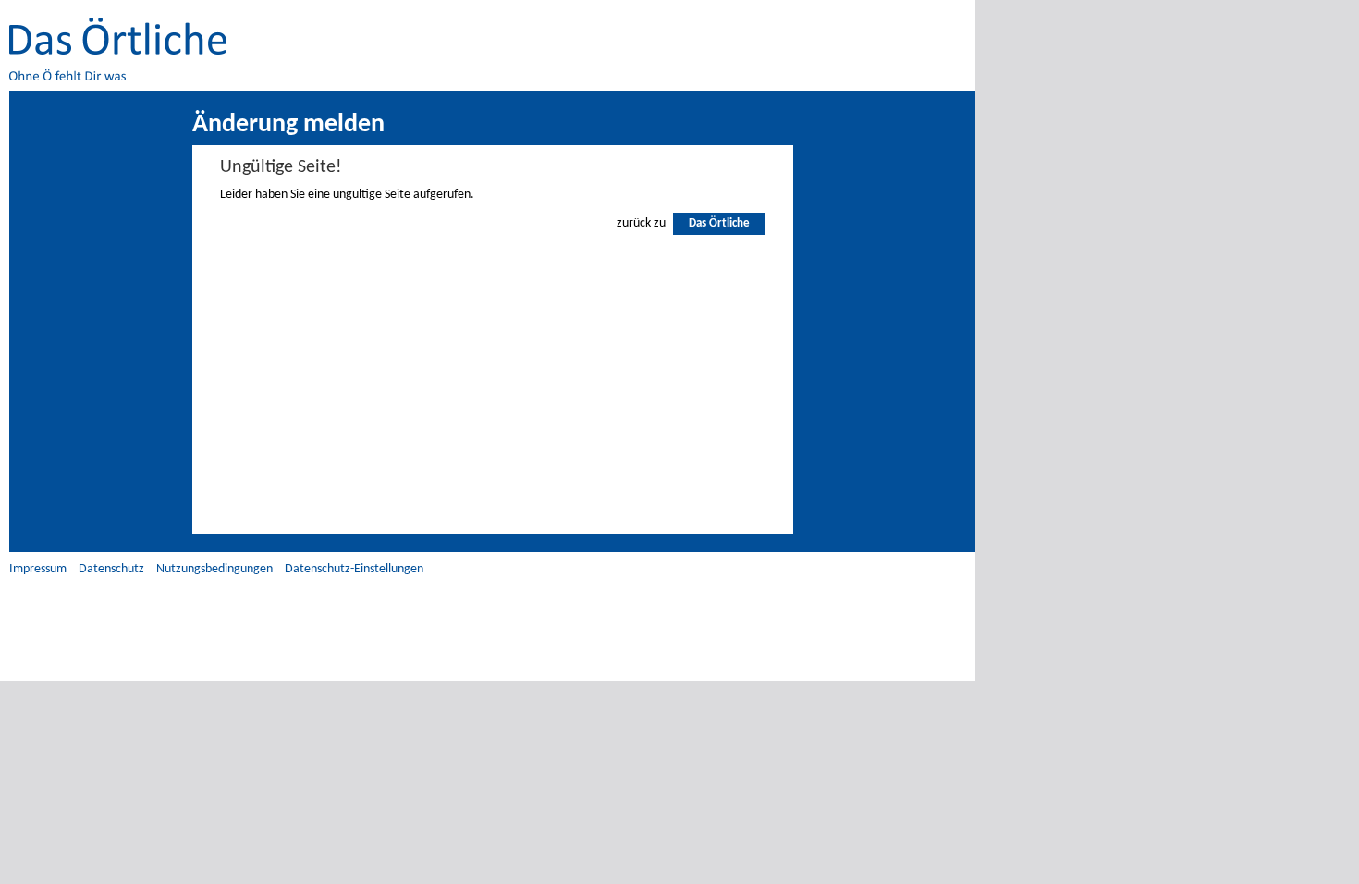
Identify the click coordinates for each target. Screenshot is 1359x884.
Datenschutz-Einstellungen (354, 569)
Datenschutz (111, 569)
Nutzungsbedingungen (214, 569)
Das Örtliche (719, 223)
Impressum (38, 569)
